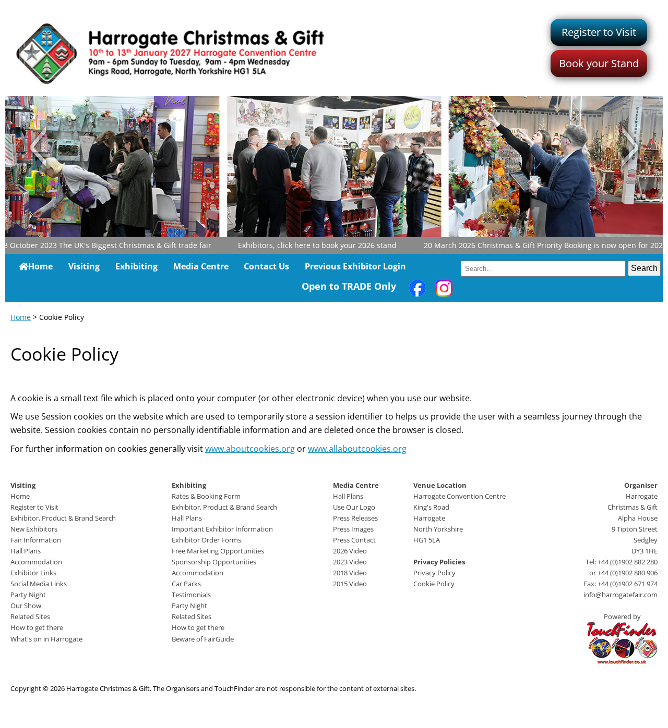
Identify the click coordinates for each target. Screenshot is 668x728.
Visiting (84, 266)
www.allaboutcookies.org (357, 448)
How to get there (36, 627)
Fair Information (35, 540)
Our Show (25, 605)
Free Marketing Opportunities (218, 551)
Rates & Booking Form (206, 496)
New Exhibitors (33, 529)
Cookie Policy (434, 583)
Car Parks (186, 583)
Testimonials (191, 594)
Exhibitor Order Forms (206, 540)
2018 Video (350, 572)
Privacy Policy (434, 572)
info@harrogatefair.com (620, 594)
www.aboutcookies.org (250, 448)
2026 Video (350, 551)
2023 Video (350, 561)
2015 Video (350, 583)
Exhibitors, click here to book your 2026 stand (303, 245)
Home (40, 266)
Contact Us (266, 266)
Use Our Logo (354, 507)
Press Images (353, 529)
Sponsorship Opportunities (214, 561)
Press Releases (355, 518)
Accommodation (36, 561)
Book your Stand (599, 63)
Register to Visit (599, 32)
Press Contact (354, 540)
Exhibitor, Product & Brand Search (63, 518)
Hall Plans (25, 551)
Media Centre (201, 266)
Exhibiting (136, 266)
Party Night (28, 594)
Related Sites (30, 616)
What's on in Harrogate (46, 639)
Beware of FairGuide (203, 639)
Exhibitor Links (33, 572)
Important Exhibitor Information (222, 529)
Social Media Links (38, 583)
